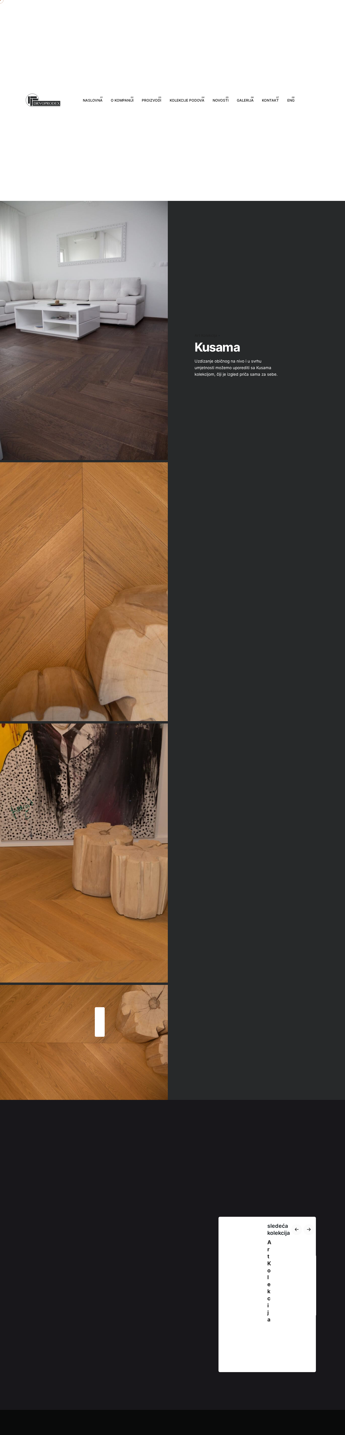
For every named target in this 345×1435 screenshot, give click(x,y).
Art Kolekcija (206, 335)
